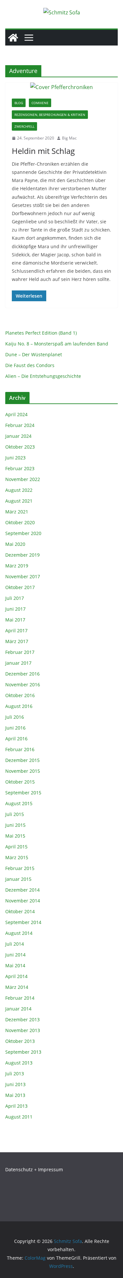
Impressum (50, 1169)
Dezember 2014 (22, 890)
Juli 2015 (14, 814)
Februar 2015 (19, 868)
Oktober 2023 (20, 447)
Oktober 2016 (20, 695)
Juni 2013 (15, 1084)
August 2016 (18, 706)
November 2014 (22, 901)
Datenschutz (19, 1169)
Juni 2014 (15, 955)
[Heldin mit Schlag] (61, 87)
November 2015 (22, 771)
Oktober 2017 (20, 587)
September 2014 (23, 922)
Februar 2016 (19, 749)
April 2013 (16, 1106)
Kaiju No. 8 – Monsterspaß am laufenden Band (56, 344)
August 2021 (18, 501)
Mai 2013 (15, 1095)
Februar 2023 (19, 468)
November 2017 (22, 576)
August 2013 (18, 1063)
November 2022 (22, 479)
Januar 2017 (18, 663)
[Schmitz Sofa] (13, 38)
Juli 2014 (14, 944)
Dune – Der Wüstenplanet (33, 354)
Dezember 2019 (22, 555)
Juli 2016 (14, 717)
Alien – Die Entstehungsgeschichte (43, 376)
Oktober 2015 (20, 782)
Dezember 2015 (22, 760)
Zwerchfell (24, 126)
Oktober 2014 (20, 911)
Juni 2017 (15, 609)
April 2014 (16, 976)
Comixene (40, 103)
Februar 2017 (19, 652)
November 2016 (22, 684)
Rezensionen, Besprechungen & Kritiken (49, 114)
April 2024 (16, 414)
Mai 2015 (15, 836)
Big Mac (69, 138)
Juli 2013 (14, 1073)
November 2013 (22, 1030)
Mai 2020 (15, 544)
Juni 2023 (15, 457)
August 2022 (18, 490)
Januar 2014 (18, 1009)
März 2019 (16, 566)
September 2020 (23, 533)
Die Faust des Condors (29, 365)
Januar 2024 (18, 436)
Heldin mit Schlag (43, 150)
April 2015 (16, 846)
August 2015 (18, 803)
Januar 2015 (18, 879)
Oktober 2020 (20, 522)
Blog (18, 103)
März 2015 (16, 857)
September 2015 (23, 792)
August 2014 (18, 933)
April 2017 (16, 630)
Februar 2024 (19, 425)
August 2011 (18, 1117)
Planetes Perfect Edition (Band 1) (41, 333)
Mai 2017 (15, 620)
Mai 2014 (15, 965)
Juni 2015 (15, 825)
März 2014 (16, 987)
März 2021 (16, 512)
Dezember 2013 (22, 1019)
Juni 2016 (15, 728)
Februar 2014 (19, 998)
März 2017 (16, 641)
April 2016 (16, 738)
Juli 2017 (14, 598)
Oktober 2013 (20, 1041)
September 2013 (23, 1052)
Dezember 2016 (22, 674)
